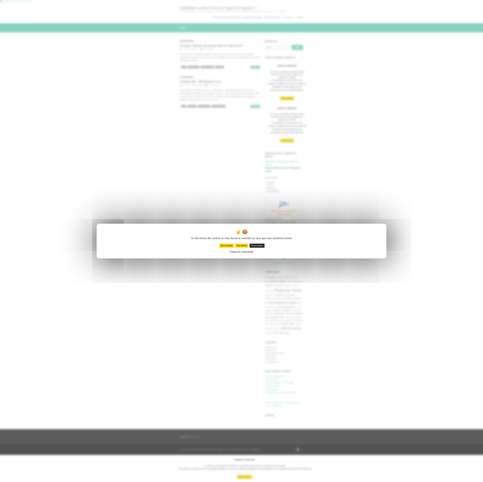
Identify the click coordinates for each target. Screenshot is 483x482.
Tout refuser (241, 246)
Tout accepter (227, 246)
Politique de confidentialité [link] (241, 252)
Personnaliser (257, 246)
